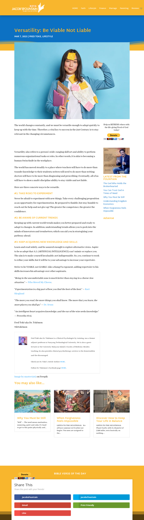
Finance (102, 8)
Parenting (124, 8)
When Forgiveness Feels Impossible (114, 209)
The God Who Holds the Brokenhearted (114, 185)
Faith (83, 8)
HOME (75, 8)
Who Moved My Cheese (39, 282)
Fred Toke (35, 37)
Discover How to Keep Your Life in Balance (110, 420)
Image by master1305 (25, 376)
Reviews (135, 8)
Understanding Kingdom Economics (115, 203)
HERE (62, 362)
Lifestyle (92, 8)
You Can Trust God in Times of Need (113, 192)
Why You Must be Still (113, 197)
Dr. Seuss (48, 304)
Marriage (113, 8)
